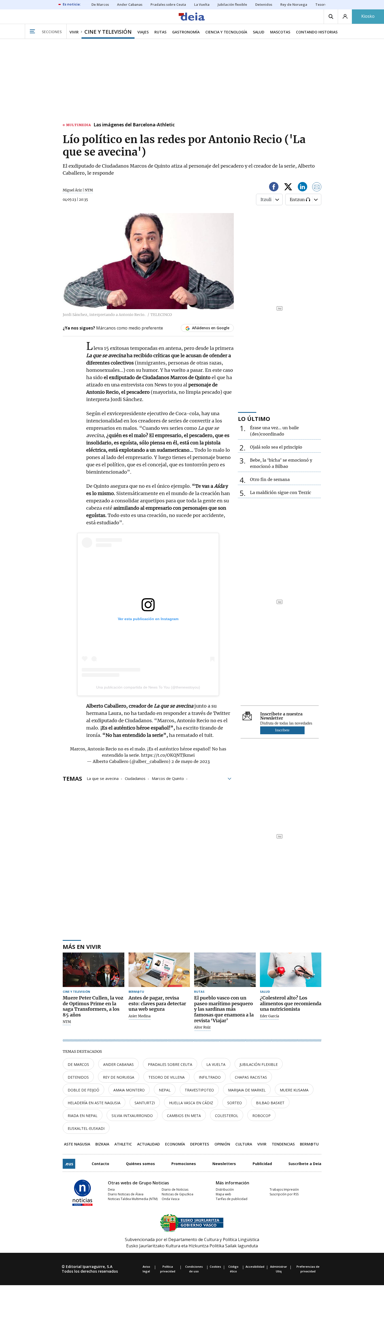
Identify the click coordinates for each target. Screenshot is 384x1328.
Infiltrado (210, 1077)
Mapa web (223, 1194)
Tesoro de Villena (166, 1077)
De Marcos (78, 1064)
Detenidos (78, 1077)
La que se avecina (103, 778)
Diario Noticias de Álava (125, 1194)
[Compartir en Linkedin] (302, 187)
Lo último (254, 418)
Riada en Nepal (82, 1115)
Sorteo (234, 1102)
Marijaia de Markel (247, 1090)
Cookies (215, 1266)
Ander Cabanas (118, 1064)
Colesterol (226, 1115)
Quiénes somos (140, 1163)
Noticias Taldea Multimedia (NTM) (133, 1199)
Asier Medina (139, 1016)
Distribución (225, 1189)
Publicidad (262, 1163)
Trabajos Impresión (284, 1189)
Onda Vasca (170, 1199)
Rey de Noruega (118, 1077)
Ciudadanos (135, 778)
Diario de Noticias (175, 1189)
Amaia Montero (129, 1090)
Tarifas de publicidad (231, 1199)
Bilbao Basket (270, 1102)
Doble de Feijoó (83, 1090)
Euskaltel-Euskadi (86, 1128)
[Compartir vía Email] (317, 187)
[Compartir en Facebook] (273, 187)
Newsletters (224, 1163)
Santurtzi (145, 1102)
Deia (111, 1189)
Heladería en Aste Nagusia (94, 1102)
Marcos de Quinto (168, 778)
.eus (69, 1164)
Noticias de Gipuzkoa (177, 1194)
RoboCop (261, 1115)
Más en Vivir (82, 946)
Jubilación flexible (259, 1064)
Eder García (269, 1016)
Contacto (100, 1163)
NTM (67, 1022)
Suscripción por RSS (284, 1194)
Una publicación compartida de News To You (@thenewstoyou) (148, 687)
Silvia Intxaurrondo (132, 1115)
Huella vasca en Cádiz (191, 1102)
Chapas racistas (251, 1077)
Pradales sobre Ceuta (170, 1064)
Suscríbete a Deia (304, 1163)
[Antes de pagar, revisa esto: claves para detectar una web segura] (159, 970)
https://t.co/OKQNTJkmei (168, 755)
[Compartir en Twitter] (288, 187)
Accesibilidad (255, 1266)
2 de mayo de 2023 (190, 761)
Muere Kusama (294, 1090)
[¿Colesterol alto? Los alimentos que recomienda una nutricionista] (291, 970)
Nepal (165, 1090)
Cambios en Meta (184, 1115)
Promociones (183, 1163)
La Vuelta (215, 1064)
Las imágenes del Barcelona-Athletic (134, 125)
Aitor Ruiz (202, 1027)
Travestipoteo (199, 1090)
